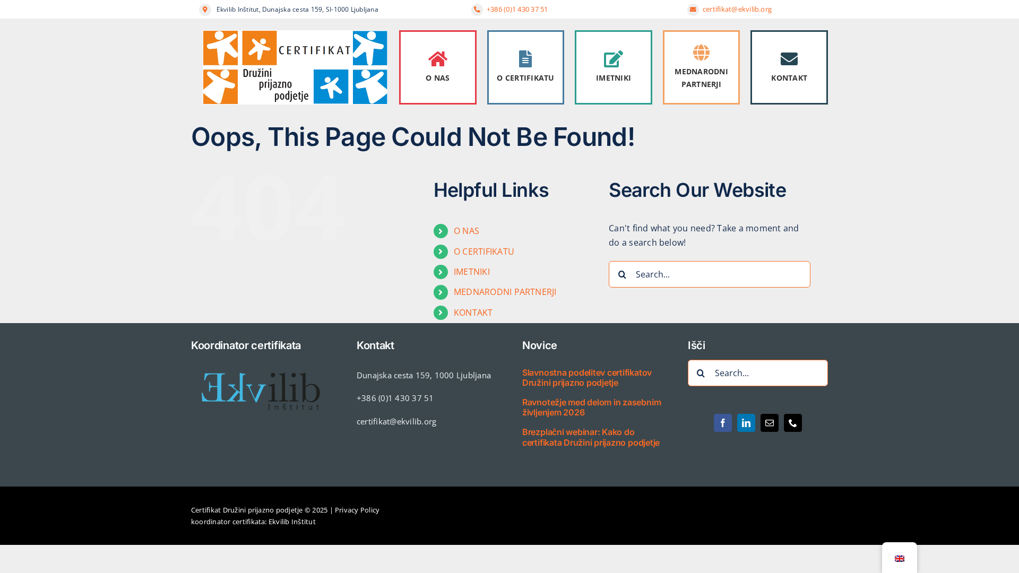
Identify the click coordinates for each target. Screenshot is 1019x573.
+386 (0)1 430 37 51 (517, 9)
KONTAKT (789, 78)
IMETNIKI (613, 78)
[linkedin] (746, 423)
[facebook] (723, 423)
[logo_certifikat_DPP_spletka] (295, 34)
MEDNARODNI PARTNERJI (701, 77)
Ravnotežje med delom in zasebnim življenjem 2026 (591, 407)
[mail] (770, 423)
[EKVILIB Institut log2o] (261, 364)
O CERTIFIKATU (525, 78)
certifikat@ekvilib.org (738, 9)
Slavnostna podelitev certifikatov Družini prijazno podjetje (587, 377)
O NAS (438, 78)
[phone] (793, 423)
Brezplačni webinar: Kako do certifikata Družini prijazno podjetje (591, 437)
